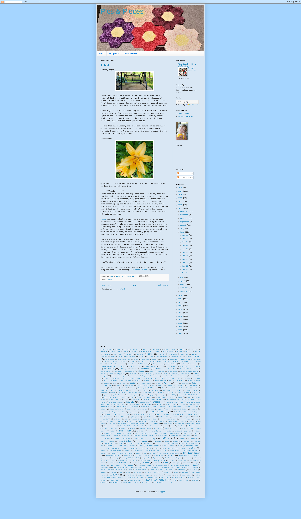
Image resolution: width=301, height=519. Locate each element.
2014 (180, 309)
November (184, 215)
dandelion (116, 378)
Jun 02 (185, 270)
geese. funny (192, 390)
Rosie (109, 446)
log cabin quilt (118, 412)
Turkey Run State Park (152, 472)
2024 (180, 191)
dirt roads (186, 378)
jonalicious (145, 406)
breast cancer (155, 361)
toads (131, 470)
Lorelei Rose (183, 114)
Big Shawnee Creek (176, 356)
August (183, 225)
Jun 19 (185, 249)
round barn (122, 446)
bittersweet (110, 359)
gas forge (167, 390)
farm (118, 385)
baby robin (129, 354)
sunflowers (124, 463)
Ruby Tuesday (169, 446)
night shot (153, 424)
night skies (168, 423)
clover (152, 371)
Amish (182, 349)
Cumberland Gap (196, 376)
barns (194, 354)
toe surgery (170, 470)
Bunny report (157, 364)
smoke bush (158, 455)
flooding (140, 388)
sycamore (103, 465)
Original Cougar (145, 428)
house (192, 399)
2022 (180, 198)
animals (194, 349)
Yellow (169, 482)
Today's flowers (156, 470)
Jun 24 (185, 242)
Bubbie (143, 364)
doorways (147, 380)
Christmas (145, 369)
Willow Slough (135, 480)
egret (158, 383)
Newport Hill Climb (137, 423)
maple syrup (134, 417)
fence (160, 385)
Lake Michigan (142, 409)
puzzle (197, 436)
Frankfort (104, 390)
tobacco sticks (141, 470)
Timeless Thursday (107, 470)
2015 (180, 306)
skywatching (128, 455)
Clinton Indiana (106, 371)
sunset (146, 463)
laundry (168, 409)
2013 (180, 313)
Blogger (161, 492)
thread (195, 467)
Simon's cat (175, 450)
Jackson (182, 404)
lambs (152, 409)
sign (165, 450)
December (184, 211)
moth (181, 419)
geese (178, 390)
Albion (174, 349)
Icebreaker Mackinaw (116, 402)
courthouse (185, 374)
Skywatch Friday (112, 455)
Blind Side (145, 359)
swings (195, 463)
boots (133, 361)
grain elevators (118, 395)
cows (114, 376)
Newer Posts (106, 285)
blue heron (185, 359)
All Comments (185, 177)
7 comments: (130, 276)
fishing (103, 388)
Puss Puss (186, 435)
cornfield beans (145, 374)
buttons (184, 364)
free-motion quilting (119, 390)
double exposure (160, 380)
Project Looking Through (144, 435)
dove (170, 380)
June (182, 232)
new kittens (122, 423)
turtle (176, 472)
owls (176, 428)
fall (194, 383)
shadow (103, 450)
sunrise (136, 463)
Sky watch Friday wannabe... (169, 453)
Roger (158, 443)
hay (189, 397)
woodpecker (114, 482)
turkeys (167, 472)
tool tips (193, 470)
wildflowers (115, 480)
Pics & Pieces (122, 11)
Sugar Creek (182, 460)
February (184, 288)
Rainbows (111, 441)
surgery (157, 463)
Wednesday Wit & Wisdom (135, 477)
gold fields (158, 392)
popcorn (195, 433)
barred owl (104, 356)
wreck (137, 482)
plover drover (154, 433)
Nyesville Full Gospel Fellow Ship (132, 426)
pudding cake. (162, 435)
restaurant (176, 441)
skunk (138, 453)
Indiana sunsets (135, 404)
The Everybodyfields (139, 467)
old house (192, 426)
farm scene (129, 385)
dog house (197, 378)
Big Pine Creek (162, 356)
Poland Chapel (175, 433)
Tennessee (128, 465)
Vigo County (131, 475)
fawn (153, 385)
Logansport (132, 412)
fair (176, 383)
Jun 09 (185, 259)
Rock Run (130, 443)
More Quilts (131, 53)
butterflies (171, 364)
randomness (142, 441)
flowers (152, 388)
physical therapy (140, 433)
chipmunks (134, 369)
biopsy (188, 356)
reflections (157, 441)
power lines (126, 435)
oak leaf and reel (153, 426)
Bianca (141, 356)
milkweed (117, 419)
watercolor (186, 475)
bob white (197, 359)
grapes (144, 395)
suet (173, 460)
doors (137, 380)
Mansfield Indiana (107, 417)
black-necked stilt (123, 359)
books (110, 279)
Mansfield (192, 414)
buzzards (193, 364)
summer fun (111, 463)
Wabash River (158, 475)
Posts (181, 173)
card (132, 366)
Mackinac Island (139, 414)
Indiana (156, 402)
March (183, 284)
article (179, 351)
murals (120, 421)
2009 (180, 326)
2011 (180, 320)
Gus (132, 397)
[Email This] (139, 276)
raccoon (182, 438)
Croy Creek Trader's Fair (150, 376)
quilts (165, 438)
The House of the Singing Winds (162, 467)
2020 (180, 205)
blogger (164, 359)
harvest (172, 397)
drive (198, 380)
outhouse (168, 428)
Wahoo (177, 475)
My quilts (114, 53)
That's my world (120, 467)
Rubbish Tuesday (153, 446)
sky (145, 453)
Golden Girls (170, 392)
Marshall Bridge (163, 417)
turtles (185, 472)
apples (126, 351)
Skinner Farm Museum (126, 453)
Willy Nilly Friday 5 (155, 480)
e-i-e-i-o (123, 383)
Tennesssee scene (161, 465)
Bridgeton (186, 361)
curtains (106, 378)
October (184, 218)
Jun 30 (185, 235)
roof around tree (172, 443)
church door (172, 369)
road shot (197, 441)
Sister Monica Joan (190, 450)
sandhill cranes (193, 446)
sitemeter (104, 453)
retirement (186, 441)
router (132, 446)
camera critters (108, 366)
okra (165, 426)
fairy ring (184, 383)
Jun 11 (185, 256)
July (182, 229)
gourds (106, 395)
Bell (120, 356)
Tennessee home (145, 465)
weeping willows (152, 477)
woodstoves (127, 482)
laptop (160, 409)
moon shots (171, 419)
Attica (187, 351)
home (126, 399)
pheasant (119, 433)
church (159, 369)
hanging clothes (145, 397)
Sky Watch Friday (192, 453)
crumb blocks (168, 376)
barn (150, 354)
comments (103, 374)
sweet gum (176, 463)
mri (197, 419)
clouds (141, 371)
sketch (113, 453)
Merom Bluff (105, 419)
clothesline (129, 371)
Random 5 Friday (125, 441)
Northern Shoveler (110, 426)
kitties (103, 409)
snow (170, 456)
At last (105, 65)
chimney (123, 369)
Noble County (179, 423)
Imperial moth (144, 402)
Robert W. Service (109, 443)
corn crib (133, 374)
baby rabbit (118, 354)
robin (121, 443)
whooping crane (177, 477)
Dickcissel (175, 378)
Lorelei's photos (194, 412)
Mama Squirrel (178, 414)
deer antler (137, 378)
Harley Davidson (161, 397)
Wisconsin (104, 482)
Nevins (192, 421)
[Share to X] (143, 276)
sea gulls (147, 448)
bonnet (115, 361)
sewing (192, 448)
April (183, 281)
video (113, 474)
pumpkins (174, 435)
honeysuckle (136, 399)
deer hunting (151, 378)
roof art (184, 443)
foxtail (195, 388)
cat (139, 366)
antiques (104, 351)
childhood (109, 369)
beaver (113, 356)
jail (191, 404)
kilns (196, 406)
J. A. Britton (170, 404)
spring (115, 458)
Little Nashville (180, 409)
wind (174, 480)
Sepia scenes (167, 448)
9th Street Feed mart (131, 349)
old (172, 426)
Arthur (157, 351)
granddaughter (132, 395)
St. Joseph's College (172, 458)
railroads (193, 438)
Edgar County (146, 383)
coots (111, 374)
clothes (118, 371)
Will (125, 480)
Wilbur (190, 477)
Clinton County (192, 369)
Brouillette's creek (116, 364)
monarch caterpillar (149, 419)
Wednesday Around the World (113, 477)
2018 (180, 295)
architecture (146, 351)
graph (152, 395)
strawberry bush (123, 460)
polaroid (186, 433)
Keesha (187, 406)
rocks (138, 443)
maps (144, 417)
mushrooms (143, 421)
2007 (180, 333)
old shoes (114, 428)
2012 (180, 316)
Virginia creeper (143, 475)
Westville (164, 477)
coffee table (172, 371)
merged (195, 417)
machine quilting (121, 414)
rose (102, 446)
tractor (103, 472)
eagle (132, 383)
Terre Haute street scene (180, 465)
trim (121, 472)
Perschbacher (107, 433)
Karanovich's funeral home (170, 406)
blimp (136, 359)
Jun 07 (185, 263)
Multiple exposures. (107, 421)
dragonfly (179, 380)
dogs (105, 380)
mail (158, 414)
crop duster (135, 376)
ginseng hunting (134, 392)
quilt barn (126, 438)
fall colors (106, 385)
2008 (180, 330)
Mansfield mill (121, 417)
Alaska (166, 349)
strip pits (159, 460)
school (125, 448)
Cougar (174, 374)
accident (155, 349)
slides (139, 455)
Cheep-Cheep (172, 366)
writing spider (158, 482)
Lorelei (142, 412)
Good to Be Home (183, 392)
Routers (140, 446)
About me (146, 349)
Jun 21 (185, 245)
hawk (180, 397)
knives (130, 409)
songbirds (183, 455)
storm (112, 460)
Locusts (194, 409)
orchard (132, 428)
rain (102, 441)
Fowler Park (185, 388)
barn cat (162, 354)
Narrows (183, 421)
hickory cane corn (115, 399)
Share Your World (115, 450)
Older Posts (163, 285)
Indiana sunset (119, 404)
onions (123, 428)
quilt (117, 438)
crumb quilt (181, 376)
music (153, 421)
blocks (154, 359)
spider (194, 455)
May (182, 277)
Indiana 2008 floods (175, 402)
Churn (181, 369)
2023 (180, 195)
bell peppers (130, 356)
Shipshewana (137, 450)
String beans (145, 460)
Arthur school (168, 351)
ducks (115, 383)
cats (160, 366)
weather (197, 475)
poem (164, 433)
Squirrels (156, 458)
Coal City (161, 371)
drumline (106, 383)
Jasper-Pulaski (122, 406)
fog (163, 388)
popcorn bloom (105, 435)
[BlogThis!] (141, 276)
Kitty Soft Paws (116, 409)
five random (114, 388)
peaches (168, 431)
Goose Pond (196, 392)
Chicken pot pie (185, 366)
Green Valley (172, 395)
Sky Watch (153, 453)
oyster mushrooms (187, 428)
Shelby (127, 450)
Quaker (107, 438)
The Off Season (183, 467)
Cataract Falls (150, 366)
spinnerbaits (105, 458)
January (184, 291)
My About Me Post (185, 116)
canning (123, 366)
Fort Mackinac (173, 388)
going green (147, 392)
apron (134, 351)
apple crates (116, 351)
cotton (166, 374)
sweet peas (186, 463)
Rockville (147, 443)
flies (132, 388)
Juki (154, 406)
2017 (180, 299)
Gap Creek (143, 390)
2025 (180, 188)
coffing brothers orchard (189, 371)
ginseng (122, 392)
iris (159, 404)
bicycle (151, 356)
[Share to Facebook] (145, 276)
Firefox (169, 385)
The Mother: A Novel (139, 270)
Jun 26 (185, 239)
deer (125, 378)
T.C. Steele (115, 465)
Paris (112, 431)
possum (116, 435)
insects (147, 404)
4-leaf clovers (106, 349)
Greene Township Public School (190, 395)
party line (140, 431)
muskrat (162, 421)
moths (189, 419)
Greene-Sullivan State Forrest (115, 397)
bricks (167, 361)
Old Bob (181, 426)
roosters (194, 443)
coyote (123, 376)
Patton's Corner (155, 431)
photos (129, 433)
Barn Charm (173, 354)
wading (169, 475)
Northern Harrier (193, 423)
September (185, 222)
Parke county (124, 431)
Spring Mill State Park (131, 458)
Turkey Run (137, 472)
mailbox (166, 414)
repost (166, 441)
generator (104, 392)
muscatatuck (131, 421)
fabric (166, 383)
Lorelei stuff (181, 412)
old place (104, 428)
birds (197, 356)
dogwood (114, 380)
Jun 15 (185, 252)
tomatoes (181, 470)
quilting (151, 439)
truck (128, 472)
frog (134, 390)
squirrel (146, 458)
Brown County (132, 364)
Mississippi (135, 419)
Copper (120, 374)
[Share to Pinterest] (148, 276)
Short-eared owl (152, 450)
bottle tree (142, 361)
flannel (124, 388)
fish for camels (192, 385)
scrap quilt (135, 448)
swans (165, 463)
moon (161, 419)
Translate (195, 105)
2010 (180, 323)
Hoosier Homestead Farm (153, 399)
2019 (180, 208)
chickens (197, 366)
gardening (154, 390)
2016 (180, 302)
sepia (156, 448)
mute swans (172, 421)
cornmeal (157, 374)
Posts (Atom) (119, 289)
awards (107, 354)
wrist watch (146, 482)
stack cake (187, 458)
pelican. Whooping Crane (183, 431)
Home (101, 53)
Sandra (103, 219)
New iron (112, 423)
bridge (175, 361)
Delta (162, 378)
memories (176, 417)
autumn (197, 351)
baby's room (140, 354)
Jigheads (135, 406)
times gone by (120, 470)
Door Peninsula (126, 380)
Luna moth (106, 414)
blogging (173, 359)
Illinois (130, 402)
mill (126, 419)
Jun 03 (185, 266)
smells (147, 455)
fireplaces (179, 385)
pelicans (197, 431)
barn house (184, 354)
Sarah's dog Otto (112, 448)
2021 (180, 201)
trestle (113, 472)
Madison (151, 414)
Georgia (113, 392)
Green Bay (161, 395)
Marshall (152, 417)
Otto (156, 428)
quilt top (138, 439)
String (135, 460)
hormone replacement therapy (176, 399)
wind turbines (183, 480)
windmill (195, 480)
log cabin (104, 412)
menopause (187, 417)
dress (190, 380)
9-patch (117, 349)
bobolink (106, 361)
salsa (180, 446)
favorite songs (143, 385)
